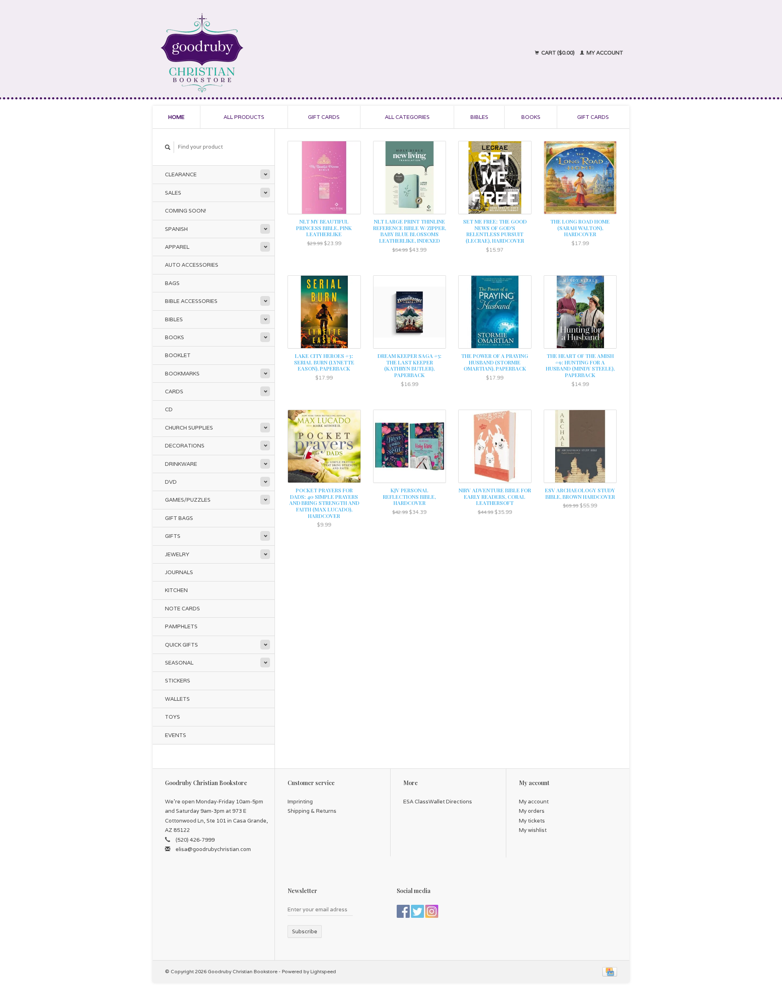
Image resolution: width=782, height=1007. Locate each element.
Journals (179, 572)
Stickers (177, 680)
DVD (171, 481)
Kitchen (176, 590)
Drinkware (181, 464)
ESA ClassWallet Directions (437, 801)
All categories (407, 117)
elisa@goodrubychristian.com (213, 849)
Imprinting (300, 801)
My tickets (532, 820)
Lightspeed (323, 971)
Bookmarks (182, 373)
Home (176, 117)
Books (530, 117)
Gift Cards (593, 117)
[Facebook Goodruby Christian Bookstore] (403, 911)
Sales (173, 192)
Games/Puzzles (188, 499)
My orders (532, 810)
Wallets (177, 698)
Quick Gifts (181, 644)
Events (175, 735)
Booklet (178, 355)
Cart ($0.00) (558, 52)
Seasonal (179, 662)
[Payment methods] (609, 971)
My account (604, 52)
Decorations (184, 445)
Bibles (479, 117)
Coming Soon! (185, 210)
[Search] (168, 147)
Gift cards (324, 117)
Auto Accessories (191, 264)
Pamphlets (181, 626)
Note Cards (182, 608)
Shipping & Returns (312, 810)
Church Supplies (189, 427)
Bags (172, 283)
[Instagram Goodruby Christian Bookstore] (431, 911)
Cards (174, 391)
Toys (172, 716)
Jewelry (177, 554)
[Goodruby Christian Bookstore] (273, 53)
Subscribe (304, 931)
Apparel (177, 247)
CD (169, 409)
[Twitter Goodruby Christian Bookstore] (417, 911)
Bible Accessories (191, 301)
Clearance (181, 174)
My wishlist (533, 830)
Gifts (172, 536)
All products (244, 117)
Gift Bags (179, 518)
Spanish (176, 229)
